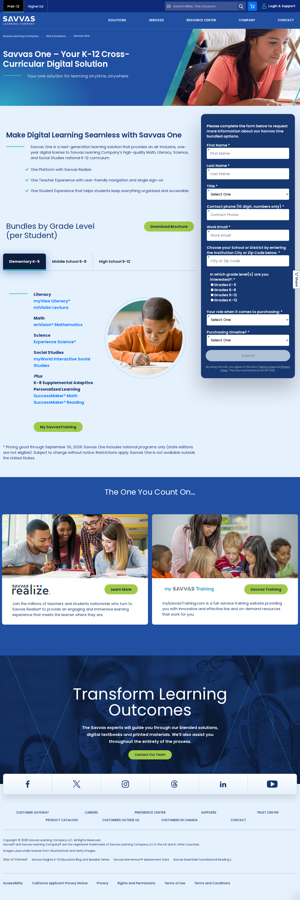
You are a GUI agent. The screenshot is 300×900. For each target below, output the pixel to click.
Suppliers (208, 812)
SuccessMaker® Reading (59, 402)
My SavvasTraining (58, 426)
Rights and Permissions (136, 883)
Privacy (102, 883)
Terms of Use (174, 883)
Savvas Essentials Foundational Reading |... (203, 860)
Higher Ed (35, 6)
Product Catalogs (62, 820)
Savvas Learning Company (21, 36)
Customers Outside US (120, 820)
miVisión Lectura (51, 307)
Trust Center (268, 812)
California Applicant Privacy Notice (60, 883)
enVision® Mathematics (58, 325)
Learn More (121, 589)
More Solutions (56, 36)
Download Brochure (169, 226)
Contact (238, 820)
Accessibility (13, 883)
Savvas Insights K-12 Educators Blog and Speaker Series (70, 860)
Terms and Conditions (212, 883)
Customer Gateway (32, 812)
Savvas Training (266, 589)
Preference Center (150, 812)
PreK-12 (13, 6)
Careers (91, 812)
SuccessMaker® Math (56, 396)
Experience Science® (55, 342)
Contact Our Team (150, 754)
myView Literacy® (52, 301)
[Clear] (169, 6)
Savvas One (82, 36)
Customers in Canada (179, 820)
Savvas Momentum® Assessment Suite (141, 860)
